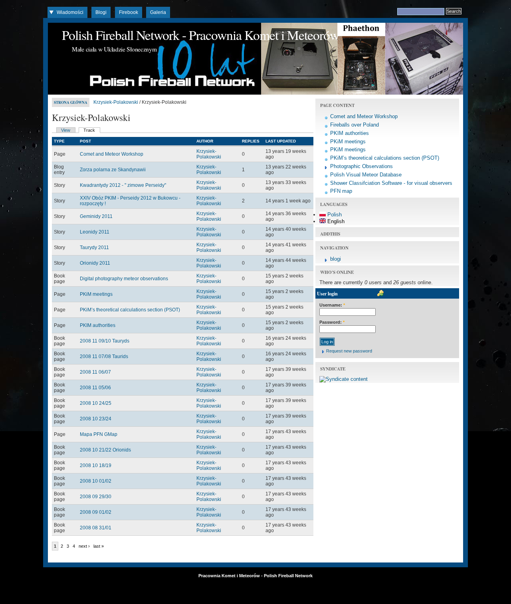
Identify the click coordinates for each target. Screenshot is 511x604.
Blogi (101, 12)
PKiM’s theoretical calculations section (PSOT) (130, 310)
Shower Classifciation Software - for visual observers (391, 183)
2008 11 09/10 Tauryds (104, 341)
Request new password (349, 351)
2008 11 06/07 (95, 372)
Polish (334, 215)
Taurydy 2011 (94, 247)
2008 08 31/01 (95, 528)
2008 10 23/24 (95, 419)
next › (84, 546)
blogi (335, 259)
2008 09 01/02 (95, 512)
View (65, 130)
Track (89, 130)
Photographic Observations (361, 166)
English (335, 221)
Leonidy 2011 (94, 232)
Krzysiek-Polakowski (115, 102)
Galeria (158, 12)
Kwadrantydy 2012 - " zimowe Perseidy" (123, 185)
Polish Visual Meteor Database (366, 175)
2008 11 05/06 (95, 387)
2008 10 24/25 (95, 403)
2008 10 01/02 (95, 481)
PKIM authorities (97, 325)
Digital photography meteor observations (124, 278)
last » (98, 546)
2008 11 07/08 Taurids (104, 356)
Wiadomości (70, 12)
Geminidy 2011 (96, 216)
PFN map (341, 191)
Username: (332, 305)
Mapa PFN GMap (98, 434)
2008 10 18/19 (95, 465)
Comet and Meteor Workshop (111, 154)
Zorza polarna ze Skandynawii (113, 169)
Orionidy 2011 (95, 263)
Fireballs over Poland (354, 125)
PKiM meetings (96, 294)
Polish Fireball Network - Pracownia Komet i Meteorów (200, 35)
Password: (332, 322)
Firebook (128, 12)
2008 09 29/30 (95, 496)
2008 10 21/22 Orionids (105, 450)
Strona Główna (70, 102)
